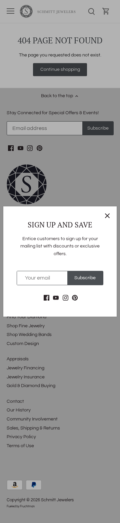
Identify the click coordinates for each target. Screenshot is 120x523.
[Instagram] (65, 298)
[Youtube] (56, 298)
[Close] (107, 215)
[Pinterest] (75, 298)
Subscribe (85, 278)
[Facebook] (46, 298)
